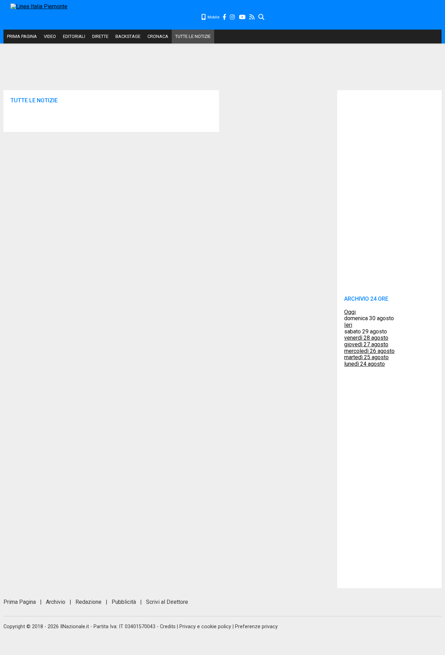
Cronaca (157, 36)
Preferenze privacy (256, 627)
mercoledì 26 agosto (369, 351)
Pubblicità (124, 602)
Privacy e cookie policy (205, 627)
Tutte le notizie (193, 36)
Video (50, 36)
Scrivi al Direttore (167, 602)
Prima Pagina (22, 36)
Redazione (88, 602)
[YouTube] (242, 17)
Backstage (127, 36)
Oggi (350, 312)
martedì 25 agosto (366, 357)
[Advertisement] (353, 17)
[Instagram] (233, 17)
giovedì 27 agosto (366, 344)
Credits (168, 627)
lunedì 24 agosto (364, 364)
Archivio (55, 602)
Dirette (100, 36)
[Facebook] (224, 17)
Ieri (348, 325)
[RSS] (252, 17)
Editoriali (74, 36)
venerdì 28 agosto (366, 337)
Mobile (213, 17)
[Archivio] (261, 17)
